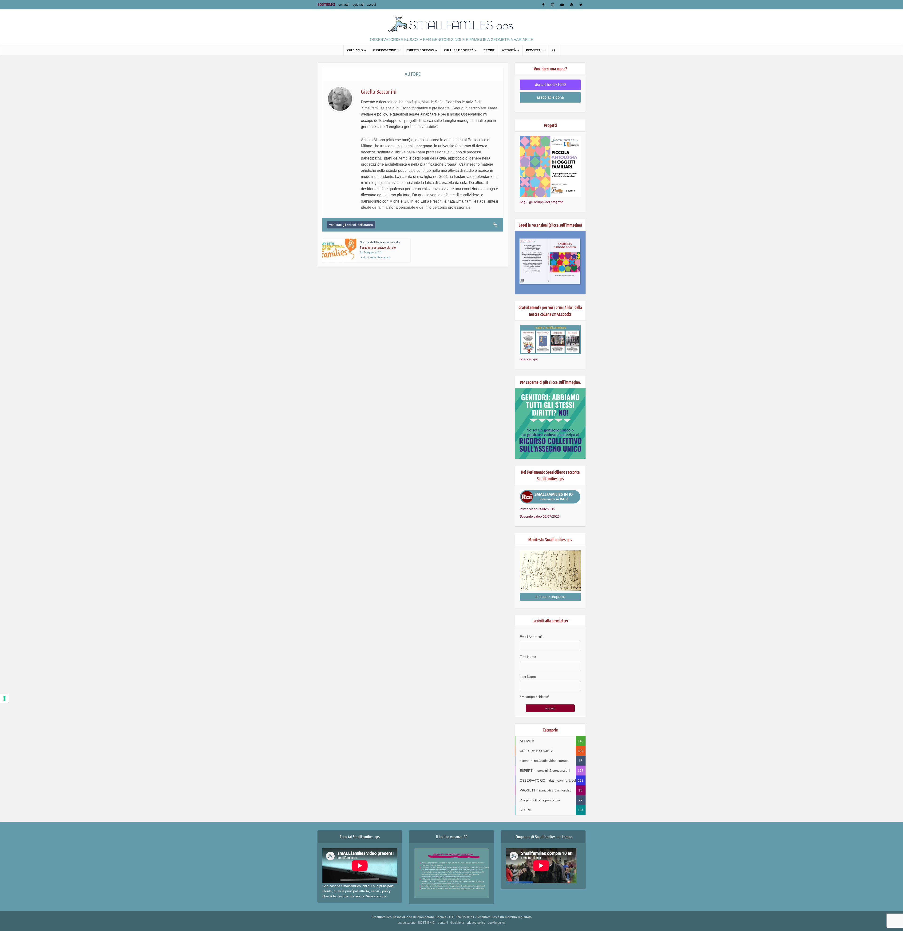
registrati (358, 4)
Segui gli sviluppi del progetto (541, 202)
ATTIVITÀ (509, 50)
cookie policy (497, 922)
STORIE (489, 50)
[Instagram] (552, 4)
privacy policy (476, 922)
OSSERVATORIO (384, 50)
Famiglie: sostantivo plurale (378, 247)
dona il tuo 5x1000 (550, 85)
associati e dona (550, 97)
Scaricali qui (529, 359)
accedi (371, 4)
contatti (343, 4)
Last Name (528, 677)
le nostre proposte (550, 597)
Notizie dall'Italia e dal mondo (380, 242)
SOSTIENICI (326, 4)
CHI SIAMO (355, 50)
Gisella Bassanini (378, 257)
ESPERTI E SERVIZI (420, 50)
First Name (528, 657)
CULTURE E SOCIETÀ (459, 50)
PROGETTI (533, 50)
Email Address (531, 637)
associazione (407, 922)
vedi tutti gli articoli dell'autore (351, 225)
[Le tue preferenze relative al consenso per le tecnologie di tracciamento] (4, 698)
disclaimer (457, 922)
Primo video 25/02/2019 (537, 509)
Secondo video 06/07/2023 (540, 516)
